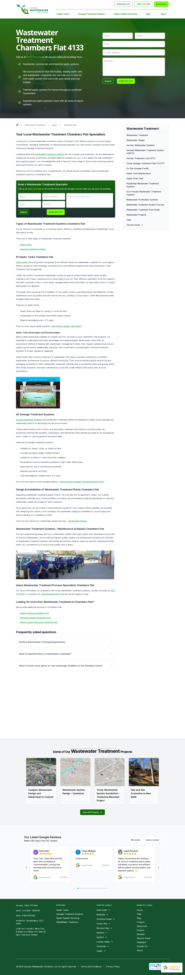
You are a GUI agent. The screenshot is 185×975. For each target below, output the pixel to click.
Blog (139, 918)
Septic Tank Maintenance (138, 173)
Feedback (141, 942)
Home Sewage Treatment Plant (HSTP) (145, 163)
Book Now (161, 4)
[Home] (32, 9)
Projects (141, 922)
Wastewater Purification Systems (142, 199)
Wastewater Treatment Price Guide (143, 209)
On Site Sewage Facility (137, 168)
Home (140, 910)
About (140, 950)
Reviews (141, 934)
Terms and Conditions (91, 966)
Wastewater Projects (136, 215)
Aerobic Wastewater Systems (140, 145)
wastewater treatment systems (49, 154)
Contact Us (142, 946)
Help (148, 14)
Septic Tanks (63, 14)
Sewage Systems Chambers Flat (35, 617)
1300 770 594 (143, 4)
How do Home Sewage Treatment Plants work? (81, 481)
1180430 (36, 910)
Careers (140, 930)
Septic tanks (26, 244)
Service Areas (143, 938)
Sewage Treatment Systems (91, 14)
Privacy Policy (113, 966)
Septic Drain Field (134, 178)
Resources (142, 926)
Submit (108, 81)
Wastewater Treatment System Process (145, 204)
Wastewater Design (77, 521)
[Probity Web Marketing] (159, 966)
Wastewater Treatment (137, 135)
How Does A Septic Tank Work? (67, 326)
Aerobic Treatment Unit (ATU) (141, 158)
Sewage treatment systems (33, 249)
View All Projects (91, 812)
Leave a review (152, 840)
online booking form (50, 594)
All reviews (135, 840)
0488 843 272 (123, 4)
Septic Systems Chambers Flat (34, 613)
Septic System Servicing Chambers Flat (38, 622)
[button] (65, 642)
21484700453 (28, 915)
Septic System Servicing (125, 14)
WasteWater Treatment (67, 922)
